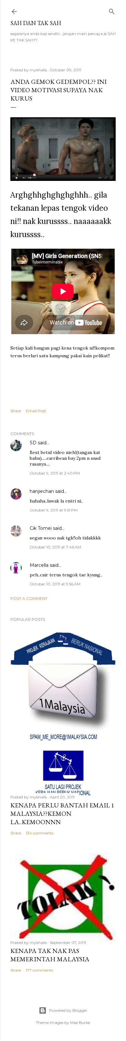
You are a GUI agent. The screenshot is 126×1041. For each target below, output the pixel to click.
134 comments (39, 833)
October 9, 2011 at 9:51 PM (54, 510)
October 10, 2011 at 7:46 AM (55, 547)
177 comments (39, 970)
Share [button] (15, 410)
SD (33, 443)
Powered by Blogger (68, 1010)
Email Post (36, 410)
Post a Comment (28, 598)
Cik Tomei (41, 528)
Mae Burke (80, 1022)
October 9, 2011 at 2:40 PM (55, 473)
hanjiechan (42, 491)
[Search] (112, 10)
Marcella (39, 565)
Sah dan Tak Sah (35, 23)
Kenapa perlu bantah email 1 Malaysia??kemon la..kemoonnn (62, 813)
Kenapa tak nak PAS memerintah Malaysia (49, 955)
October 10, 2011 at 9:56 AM (55, 584)
